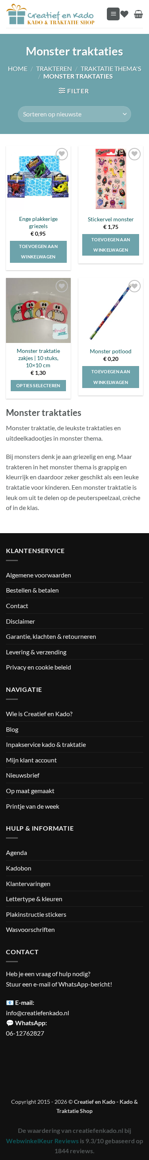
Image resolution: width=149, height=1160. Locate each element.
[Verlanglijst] (124, 14)
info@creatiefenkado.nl (37, 1012)
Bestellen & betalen (32, 590)
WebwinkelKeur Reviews (42, 1140)
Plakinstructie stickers (36, 914)
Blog (12, 729)
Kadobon (18, 868)
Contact (17, 605)
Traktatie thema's (111, 68)
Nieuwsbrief (22, 775)
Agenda (16, 852)
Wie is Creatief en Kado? (39, 713)
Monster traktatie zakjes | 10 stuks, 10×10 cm (38, 358)
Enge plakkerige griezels (38, 222)
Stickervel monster (111, 219)
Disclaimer (20, 621)
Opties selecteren (38, 385)
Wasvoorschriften (30, 929)
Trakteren (54, 68)
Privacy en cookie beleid (38, 667)
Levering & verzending (36, 652)
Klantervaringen (28, 883)
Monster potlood (111, 351)
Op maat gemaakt (30, 790)
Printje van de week (32, 806)
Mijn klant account (31, 760)
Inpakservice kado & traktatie (46, 744)
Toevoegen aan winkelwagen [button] (38, 251)
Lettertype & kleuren (34, 898)
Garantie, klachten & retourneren (51, 636)
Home (17, 68)
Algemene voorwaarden (38, 575)
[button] (113, 14)
